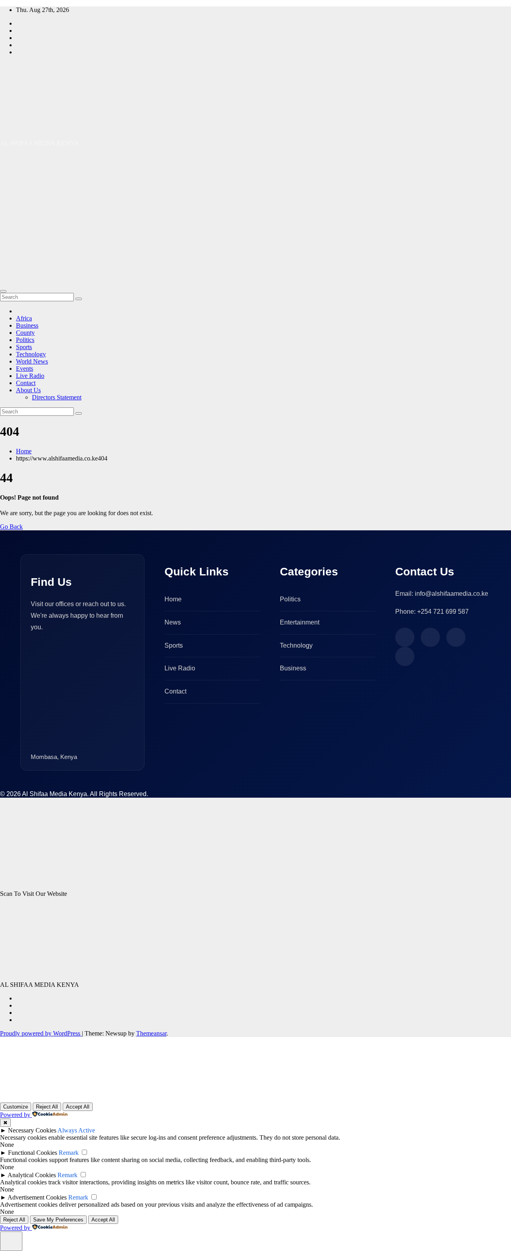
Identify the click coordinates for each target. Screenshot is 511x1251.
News (172, 622)
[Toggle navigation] (3, 291)
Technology (31, 354)
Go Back (11, 526)
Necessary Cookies (32, 1130)
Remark (69, 1152)
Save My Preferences (58, 1220)
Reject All (47, 1107)
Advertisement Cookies (37, 1197)
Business (27, 325)
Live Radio (30, 375)
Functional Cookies (32, 1152)
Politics (25, 339)
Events (24, 368)
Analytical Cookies (32, 1175)
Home (24, 451)
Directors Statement (56, 397)
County (25, 332)
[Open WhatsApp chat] (25, 1092)
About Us (28, 390)
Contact (26, 382)
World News (32, 361)
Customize (15, 1107)
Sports (24, 347)
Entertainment (299, 622)
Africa (24, 318)
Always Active (76, 1130)
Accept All (77, 1107)
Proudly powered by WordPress (41, 1033)
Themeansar (151, 1033)
